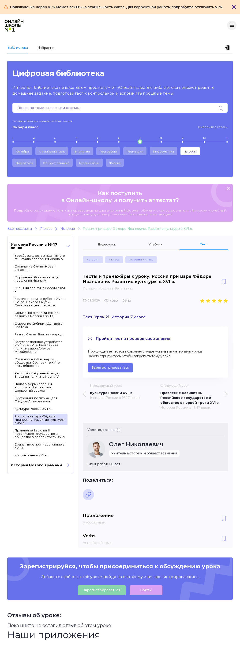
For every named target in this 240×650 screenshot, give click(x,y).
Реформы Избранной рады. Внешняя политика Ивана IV (37, 374)
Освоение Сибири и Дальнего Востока (39, 325)
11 (227, 137)
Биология (82, 151)
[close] (228, 189)
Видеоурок (107, 244)
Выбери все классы (213, 127)
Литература (24, 163)
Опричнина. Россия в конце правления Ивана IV (37, 278)
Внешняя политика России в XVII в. (40, 289)
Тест (204, 244)
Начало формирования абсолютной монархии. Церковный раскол (33, 387)
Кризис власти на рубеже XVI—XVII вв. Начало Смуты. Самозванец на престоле (39, 302)
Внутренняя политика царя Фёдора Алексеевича (36, 399)
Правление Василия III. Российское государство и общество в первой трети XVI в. (40, 433)
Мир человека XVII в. (31, 455)
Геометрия (135, 151)
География (108, 151)
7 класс (114, 259)
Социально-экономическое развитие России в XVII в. (37, 314)
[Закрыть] (234, 7)
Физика (114, 163)
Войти (146, 590)
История (190, 151)
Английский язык (52, 151)
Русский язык (89, 163)
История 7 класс (141, 259)
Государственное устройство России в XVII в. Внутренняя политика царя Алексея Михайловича (39, 346)
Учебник (155, 244)
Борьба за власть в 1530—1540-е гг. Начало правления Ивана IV (40, 257)
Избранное (46, 48)
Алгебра (22, 151)
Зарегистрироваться (110, 367)
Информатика (163, 151)
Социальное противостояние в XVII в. (39, 445)
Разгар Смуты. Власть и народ (38, 334)
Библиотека (17, 47)
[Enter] (228, 48)
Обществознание (56, 163)
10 (204, 137)
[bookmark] (224, 282)
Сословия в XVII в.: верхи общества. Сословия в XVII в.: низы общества (38, 362)
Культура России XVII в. (33, 409)
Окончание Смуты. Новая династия (35, 267)
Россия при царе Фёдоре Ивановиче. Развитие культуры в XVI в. (39, 419)
